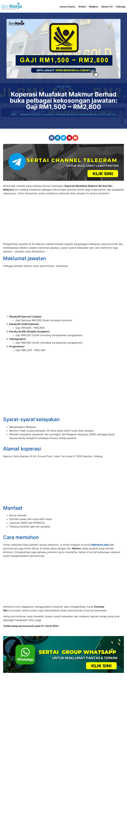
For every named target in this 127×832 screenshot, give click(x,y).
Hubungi (120, 6)
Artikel (82, 6)
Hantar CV (107, 6)
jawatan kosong (30, 114)
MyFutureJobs (107, 114)
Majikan (93, 6)
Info (14, 114)
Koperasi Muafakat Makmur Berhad (76, 114)
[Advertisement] (63, 219)
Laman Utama (67, 6)
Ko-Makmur (48, 114)
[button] (52, 138)
